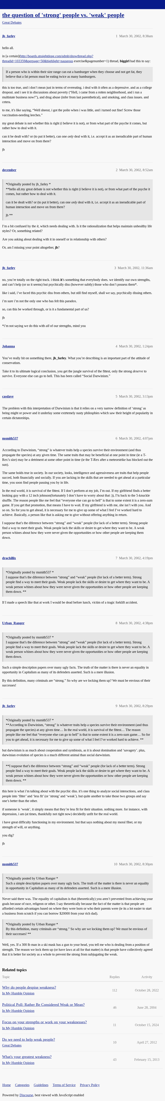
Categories (22, 1085)
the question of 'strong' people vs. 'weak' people (63, 15)
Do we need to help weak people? (28, 1039)
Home (6, 1085)
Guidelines (41, 1085)
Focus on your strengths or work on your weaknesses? (44, 1022)
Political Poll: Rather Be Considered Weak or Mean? (43, 1004)
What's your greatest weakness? (27, 1057)
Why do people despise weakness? (29, 987)
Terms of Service (64, 1085)
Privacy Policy (90, 1085)
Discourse (26, 1095)
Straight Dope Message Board (22, 4)
